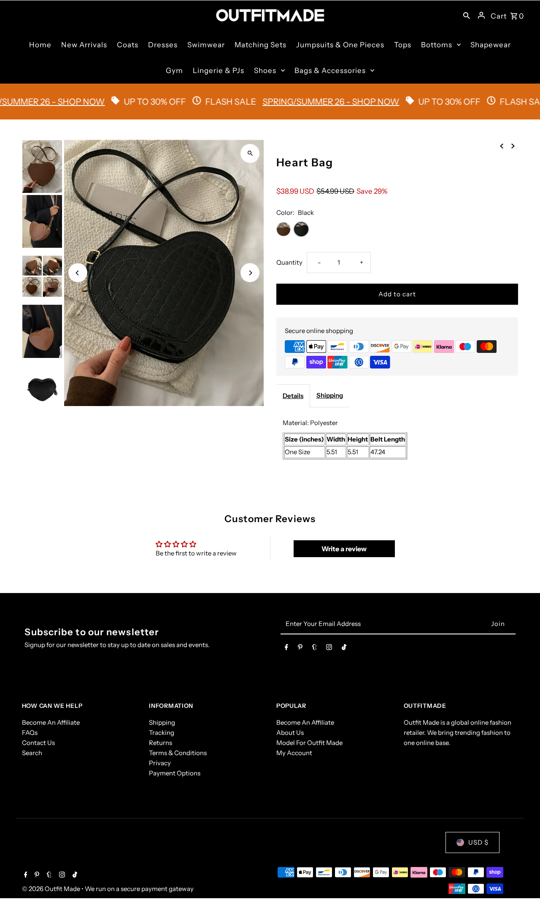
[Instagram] (329, 649)
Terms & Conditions (178, 753)
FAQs (30, 733)
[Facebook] (286, 649)
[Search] (466, 15)
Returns (160, 743)
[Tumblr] (314, 649)
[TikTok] (344, 649)
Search (32, 753)
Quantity (289, 262)
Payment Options (174, 773)
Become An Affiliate (51, 722)
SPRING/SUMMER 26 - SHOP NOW (310, 102)
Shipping (329, 395)
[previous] (502, 146)
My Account (294, 753)
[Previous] (77, 272)
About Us (290, 733)
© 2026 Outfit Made (51, 889)
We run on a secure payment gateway (139, 889)
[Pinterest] (300, 649)
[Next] (249, 272)
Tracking (161, 733)
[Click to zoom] (249, 153)
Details (293, 396)
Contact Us (38, 743)
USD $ (478, 842)
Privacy (160, 763)
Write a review (344, 548)
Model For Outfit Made (309, 743)
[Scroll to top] (522, 879)
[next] (513, 146)
